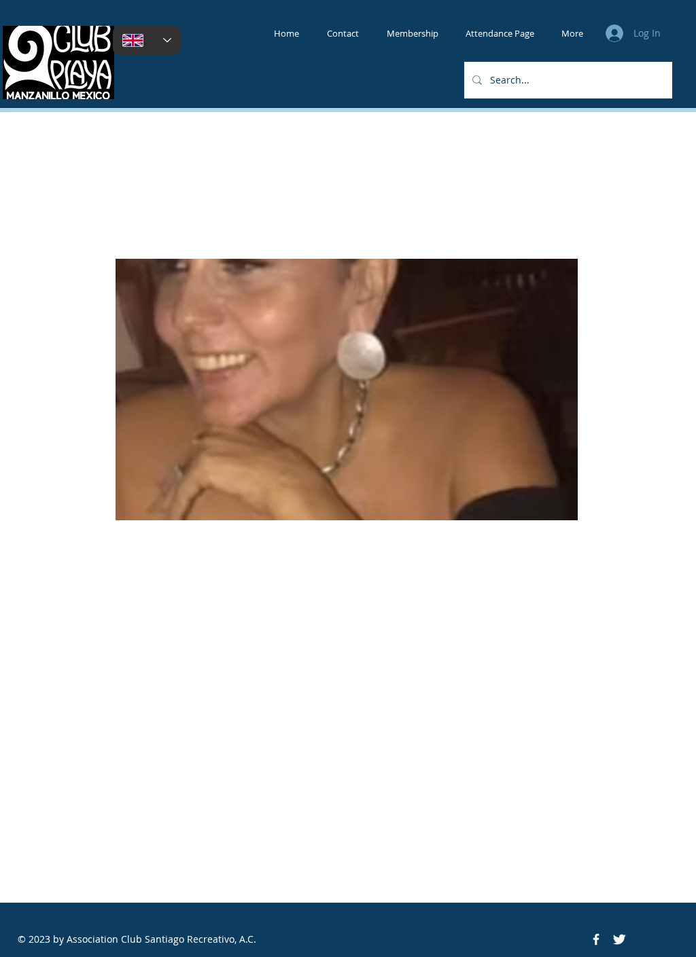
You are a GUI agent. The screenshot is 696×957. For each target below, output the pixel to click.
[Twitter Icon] (619, 939)
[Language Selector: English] (147, 40)
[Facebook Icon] (596, 939)
